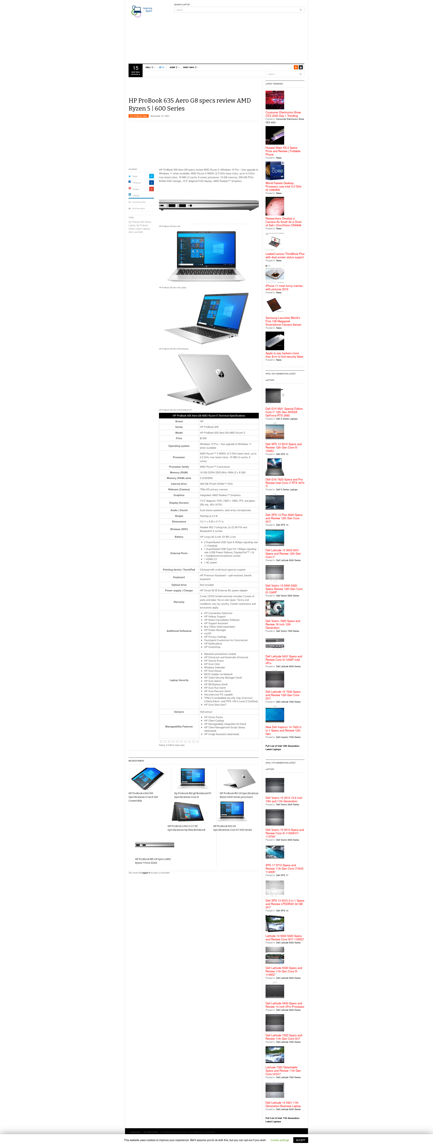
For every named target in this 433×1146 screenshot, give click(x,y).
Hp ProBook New (138, 115)
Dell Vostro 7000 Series (287, 630)
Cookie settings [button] (279, 1140)
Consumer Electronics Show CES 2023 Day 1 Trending (283, 114)
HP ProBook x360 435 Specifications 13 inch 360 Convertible (143, 797)
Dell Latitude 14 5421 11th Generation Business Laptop (283, 1104)
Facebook (137, 182)
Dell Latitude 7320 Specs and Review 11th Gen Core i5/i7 (284, 1036)
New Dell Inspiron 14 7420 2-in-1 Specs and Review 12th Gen (284, 730)
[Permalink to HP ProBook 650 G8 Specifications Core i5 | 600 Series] (232, 812)
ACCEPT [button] (300, 1140)
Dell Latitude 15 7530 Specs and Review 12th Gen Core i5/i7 (283, 695)
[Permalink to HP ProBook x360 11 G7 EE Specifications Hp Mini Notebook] (187, 812)
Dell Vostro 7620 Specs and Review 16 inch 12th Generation (283, 624)
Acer (172, 67)
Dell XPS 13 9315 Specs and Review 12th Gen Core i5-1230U (284, 447)
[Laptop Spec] (141, 11)
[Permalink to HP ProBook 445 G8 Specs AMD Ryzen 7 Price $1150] (154, 845)
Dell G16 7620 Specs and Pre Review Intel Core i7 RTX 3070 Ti (285, 483)
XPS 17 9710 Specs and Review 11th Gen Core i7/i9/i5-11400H (285, 868)
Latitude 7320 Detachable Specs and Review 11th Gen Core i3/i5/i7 (283, 1070)
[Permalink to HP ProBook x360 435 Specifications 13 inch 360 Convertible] (148, 779)
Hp (160, 67)
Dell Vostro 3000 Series (287, 804)
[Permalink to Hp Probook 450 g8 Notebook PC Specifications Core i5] (193, 779)
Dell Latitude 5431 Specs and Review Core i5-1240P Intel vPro (284, 659)
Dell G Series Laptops (287, 418)
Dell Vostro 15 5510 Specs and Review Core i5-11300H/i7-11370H (285, 833)
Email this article (139, 202)
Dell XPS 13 (282, 454)
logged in (146, 872)
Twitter (135, 176)
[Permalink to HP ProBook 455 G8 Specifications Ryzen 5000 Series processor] (239, 779)
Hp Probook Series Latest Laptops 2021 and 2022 (139, 229)
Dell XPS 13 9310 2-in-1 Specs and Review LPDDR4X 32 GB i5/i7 (285, 904)
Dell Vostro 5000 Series (287, 595)
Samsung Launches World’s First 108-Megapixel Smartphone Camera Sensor (283, 321)
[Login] (301, 67)
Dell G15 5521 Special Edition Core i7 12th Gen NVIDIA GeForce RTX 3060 (284, 412)
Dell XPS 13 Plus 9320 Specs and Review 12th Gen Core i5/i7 (284, 518)
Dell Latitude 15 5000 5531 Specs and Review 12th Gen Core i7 (283, 553)
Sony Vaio (188, 67)
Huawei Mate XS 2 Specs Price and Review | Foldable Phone (283, 151)
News (279, 157)
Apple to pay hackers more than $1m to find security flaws (284, 354)
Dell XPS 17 (282, 875)
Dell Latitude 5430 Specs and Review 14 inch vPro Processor (285, 1004)
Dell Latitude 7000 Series (288, 701)
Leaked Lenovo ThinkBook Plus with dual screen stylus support (285, 255)
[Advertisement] (239, 36)
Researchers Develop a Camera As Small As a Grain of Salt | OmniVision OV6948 (284, 222)
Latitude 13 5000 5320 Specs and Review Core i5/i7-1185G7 (285, 937)
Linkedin (136, 195)
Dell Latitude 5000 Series (288, 560)
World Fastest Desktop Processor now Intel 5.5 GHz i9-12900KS (283, 186)
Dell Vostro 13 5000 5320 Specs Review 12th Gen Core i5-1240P (284, 589)
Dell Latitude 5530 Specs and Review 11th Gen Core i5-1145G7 (284, 971)
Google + (136, 189)
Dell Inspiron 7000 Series (288, 737)
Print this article (138, 208)
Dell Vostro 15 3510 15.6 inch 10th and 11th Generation (284, 799)
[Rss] (296, 67)
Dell (148, 67)
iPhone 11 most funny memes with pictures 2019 (284, 287)
